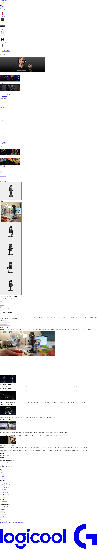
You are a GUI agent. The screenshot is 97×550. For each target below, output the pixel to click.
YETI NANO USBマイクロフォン (4, 177)
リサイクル (3, 478)
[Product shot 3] (11, 250)
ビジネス (3, 2)
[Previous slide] (1, 451)
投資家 (3, 475)
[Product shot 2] (11, 232)
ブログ (3, 476)
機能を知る (2, 98)
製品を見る (2, 7)
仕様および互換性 (3, 320)
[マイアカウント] (0, 173)
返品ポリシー (3, 497)
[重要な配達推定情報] (0, 310)
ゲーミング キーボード (5, 483)
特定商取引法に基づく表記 (18, 522)
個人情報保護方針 (5, 522)
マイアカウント (4, 502)
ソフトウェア (2, 169)
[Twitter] (0, 470)
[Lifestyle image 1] (11, 212)
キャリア (3, 474)
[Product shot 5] (11, 286)
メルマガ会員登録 (4, 501)
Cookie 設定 (9, 522)
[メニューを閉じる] (0, 8)
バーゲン (1, 170)
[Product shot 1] (11, 191)
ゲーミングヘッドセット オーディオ (7, 484)
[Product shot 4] (11, 268)
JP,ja (1, 5)
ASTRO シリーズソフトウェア (6, 492)
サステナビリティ (4, 477)
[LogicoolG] (3, 520)
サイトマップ (13, 522)
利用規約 (1, 522)
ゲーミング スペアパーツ (5, 487)
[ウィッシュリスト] (1, 172)
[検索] (1, 171)
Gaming (1, 174)
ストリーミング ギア (3, 176)
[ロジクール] (1, 6)
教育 (2, 3)
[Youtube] (1, 470)
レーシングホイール (4, 485)
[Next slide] (2, 451)
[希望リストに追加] (1, 200)
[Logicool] (1, 520)
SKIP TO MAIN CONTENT (3, 0)
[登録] (8, 462)
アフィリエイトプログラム (5, 506)
